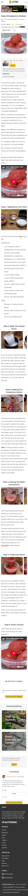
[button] (2, 2)
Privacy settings (20, 887)
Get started (5, 858)
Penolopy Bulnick (11, 776)
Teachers (4, 848)
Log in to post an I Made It (14, 696)
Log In (14, 764)
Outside (4, 845)
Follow (13, 65)
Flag (5, 790)
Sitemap (4, 863)
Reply (14, 794)
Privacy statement (8, 887)
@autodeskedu (8, 878)
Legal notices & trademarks (11, 892)
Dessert (3, 21)
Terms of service (21, 884)
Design (4, 835)
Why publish (5, 856)
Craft (3, 838)
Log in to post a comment (14, 802)
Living (4, 843)
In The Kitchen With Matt (10, 19)
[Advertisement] (14, 8)
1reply (5, 797)
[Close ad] (25, 7)
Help (3, 861)
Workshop (5, 833)
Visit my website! (10, 77)
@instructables (8, 874)
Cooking (21, 19)
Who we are (5, 866)
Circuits (4, 830)
